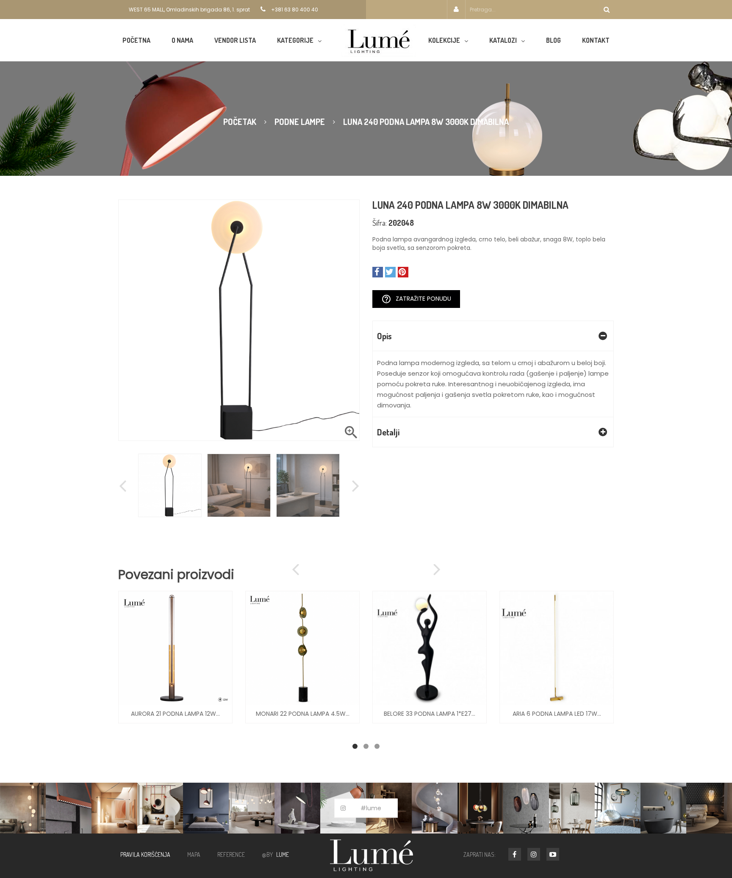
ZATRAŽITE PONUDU (416, 299)
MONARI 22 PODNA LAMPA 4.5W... (302, 713)
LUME (282, 854)
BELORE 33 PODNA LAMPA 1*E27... (429, 713)
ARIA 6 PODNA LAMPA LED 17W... (557, 713)
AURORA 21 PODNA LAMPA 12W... (175, 713)
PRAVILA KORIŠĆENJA (145, 854)
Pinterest (403, 272)
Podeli (377, 272)
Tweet (390, 272)
